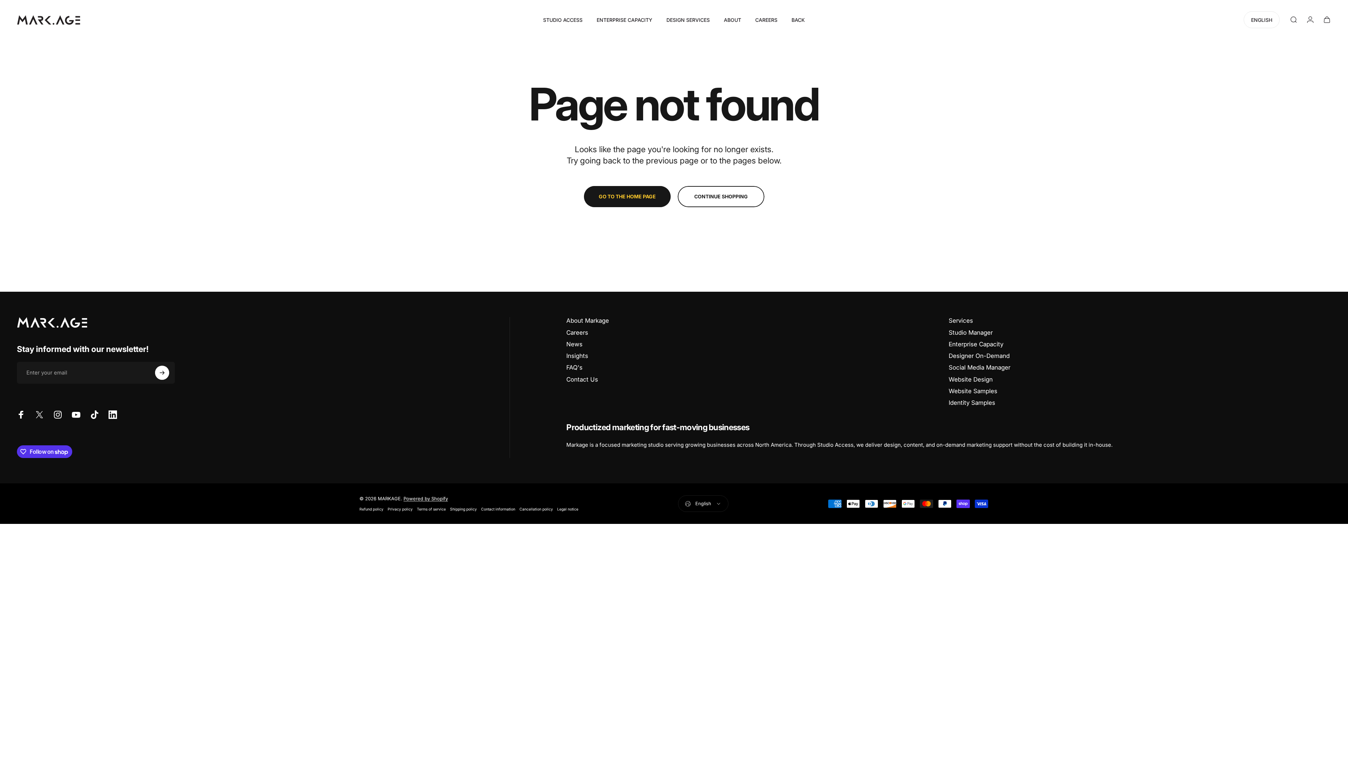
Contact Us (582, 379)
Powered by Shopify (426, 498)
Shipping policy (463, 509)
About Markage (587, 320)
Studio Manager (971, 332)
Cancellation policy (536, 509)
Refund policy (371, 509)
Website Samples (973, 391)
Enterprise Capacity (976, 344)
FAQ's (574, 367)
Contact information (498, 509)
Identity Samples (972, 402)
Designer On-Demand (979, 355)
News (574, 344)
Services (961, 320)
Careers (577, 332)
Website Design (971, 379)
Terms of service (431, 509)
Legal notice (567, 509)
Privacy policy (400, 509)
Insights (577, 355)
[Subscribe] (162, 373)
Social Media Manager (979, 367)
